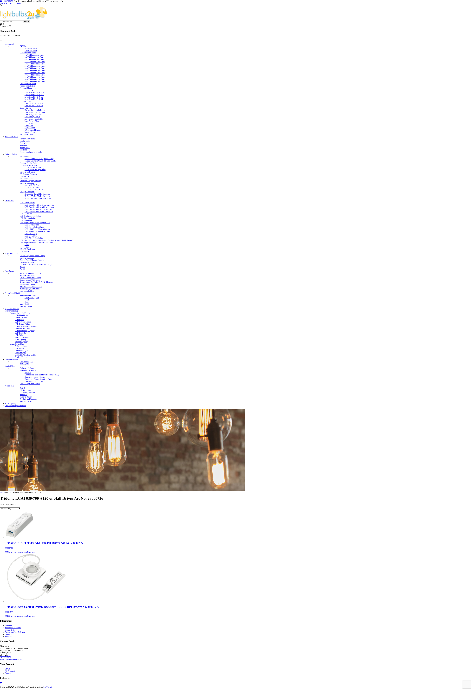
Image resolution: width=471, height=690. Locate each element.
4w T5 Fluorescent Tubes (34, 55)
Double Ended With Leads (30, 280)
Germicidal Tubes (26, 134)
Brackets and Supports (28, 399)
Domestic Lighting (17, 344)
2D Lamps (29, 90)
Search (26, 22)
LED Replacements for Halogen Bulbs (35, 223)
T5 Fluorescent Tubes (28, 53)
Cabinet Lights (20, 353)
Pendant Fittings (21, 357)
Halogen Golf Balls (27, 172)
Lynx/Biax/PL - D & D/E (34, 92)
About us (8, 625)
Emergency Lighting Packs (35, 381)
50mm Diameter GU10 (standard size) (39, 159)
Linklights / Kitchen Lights (25, 355)
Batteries (23, 388)
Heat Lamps (9, 271)
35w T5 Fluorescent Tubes (35, 73)
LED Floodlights (21, 315)
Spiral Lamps (30, 128)
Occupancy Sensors (27, 392)
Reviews (8, 636)
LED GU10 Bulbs (32, 225)
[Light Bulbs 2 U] (23, 19)
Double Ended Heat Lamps (30, 278)
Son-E (27, 300)
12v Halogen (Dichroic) (29, 165)
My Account (10, 3)
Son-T (27, 302)
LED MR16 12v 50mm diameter (37, 229)
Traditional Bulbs (11, 137)
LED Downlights (21, 350)
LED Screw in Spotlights (34, 227)
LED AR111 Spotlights (34, 238)
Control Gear (10, 366)
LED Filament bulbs (27, 218)
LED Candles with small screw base (39, 212)
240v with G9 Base (32, 185)
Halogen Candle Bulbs (28, 163)
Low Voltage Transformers (30, 384)
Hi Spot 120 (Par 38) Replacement (38, 198)
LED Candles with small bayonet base (39, 207)
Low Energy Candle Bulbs (35, 112)
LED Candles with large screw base (38, 209)
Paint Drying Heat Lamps (29, 289)
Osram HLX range (27, 262)
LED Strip (19, 335)
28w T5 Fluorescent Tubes (35, 70)
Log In (2, 3)
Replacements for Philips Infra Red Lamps (36, 282)
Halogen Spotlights (27, 192)
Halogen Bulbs (11, 154)
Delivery (8, 634)
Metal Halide (25, 304)
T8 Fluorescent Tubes (28, 84)
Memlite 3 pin (30, 132)
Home (2, 492)
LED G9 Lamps (31, 234)
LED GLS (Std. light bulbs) (30, 216)
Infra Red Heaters (26, 401)
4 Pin (27, 247)
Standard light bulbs (27, 139)
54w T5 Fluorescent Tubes (35, 79)
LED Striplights (26, 220)
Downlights (19, 348)
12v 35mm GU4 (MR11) (34, 167)
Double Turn (29, 123)
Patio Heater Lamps (27, 284)
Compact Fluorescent (28, 88)
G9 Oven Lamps (26, 178)
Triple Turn (29, 125)
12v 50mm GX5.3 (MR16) (35, 170)
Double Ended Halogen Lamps (32, 260)
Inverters (28, 373)
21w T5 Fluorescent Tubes (35, 66)
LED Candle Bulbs (27, 203)
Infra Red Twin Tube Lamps (31, 287)
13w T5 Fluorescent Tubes (35, 62)
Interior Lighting (11, 311)
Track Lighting (20, 339)
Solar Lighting (10, 403)
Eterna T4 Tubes (31, 51)
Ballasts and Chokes (27, 368)
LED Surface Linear (23, 328)
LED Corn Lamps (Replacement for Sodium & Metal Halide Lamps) (46, 240)
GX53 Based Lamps (32, 130)
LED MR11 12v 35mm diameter (37, 231)
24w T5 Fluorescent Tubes (35, 68)
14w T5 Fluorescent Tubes (35, 64)
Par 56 (22, 267)
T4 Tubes (23, 46)
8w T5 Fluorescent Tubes (34, 59)
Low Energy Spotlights (34, 119)
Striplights (23, 145)
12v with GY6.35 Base (34, 189)
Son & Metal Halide (12, 293)
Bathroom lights (21, 346)
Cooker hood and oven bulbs (31, 152)
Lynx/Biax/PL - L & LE (34, 97)
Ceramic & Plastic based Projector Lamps (36, 264)
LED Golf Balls (26, 214)
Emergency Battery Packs (35, 377)
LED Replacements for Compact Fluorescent (37, 242)
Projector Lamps (11, 253)
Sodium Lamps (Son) (28, 295)
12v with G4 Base (32, 187)
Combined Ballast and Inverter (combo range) (42, 375)
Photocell (23, 395)
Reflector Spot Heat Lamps (30, 273)
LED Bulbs (9, 200)
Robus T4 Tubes (31, 48)
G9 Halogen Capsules (28, 174)
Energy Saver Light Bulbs (35, 110)
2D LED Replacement (28, 249)
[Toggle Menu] (1, 40)
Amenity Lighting (22, 337)
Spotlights (23, 150)
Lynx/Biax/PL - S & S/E (34, 99)
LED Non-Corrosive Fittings (26, 326)
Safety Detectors (26, 397)
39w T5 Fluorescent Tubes (35, 75)
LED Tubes (24, 251)
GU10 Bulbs (25, 156)
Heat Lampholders (27, 291)
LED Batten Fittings (22, 324)
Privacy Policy (10, 630)
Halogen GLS (25, 176)
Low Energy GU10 (32, 117)
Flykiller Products (12, 309)
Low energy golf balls (33, 114)
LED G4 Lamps (31, 236)
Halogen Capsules (27, 183)
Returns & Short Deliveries (15, 632)
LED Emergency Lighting (25, 331)
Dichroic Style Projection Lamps (32, 256)
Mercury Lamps (26, 306)
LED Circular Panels (23, 322)
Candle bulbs (25, 141)
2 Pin (27, 245)
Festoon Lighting (21, 342)
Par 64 (22, 269)
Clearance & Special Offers (15, 406)
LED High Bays (21, 333)
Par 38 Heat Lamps (27, 275)
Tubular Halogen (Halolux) (30, 181)
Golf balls (23, 143)
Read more (31, 552)
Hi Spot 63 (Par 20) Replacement (37, 194)
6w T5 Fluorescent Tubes (34, 57)
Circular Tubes (25, 101)
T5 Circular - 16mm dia (34, 103)
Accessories (9, 386)
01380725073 (7, 1)
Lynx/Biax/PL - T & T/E (34, 95)
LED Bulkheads (21, 317)
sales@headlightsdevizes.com (11, 659)
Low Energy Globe (32, 121)
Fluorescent (9, 44)
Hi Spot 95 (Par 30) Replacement (37, 196)
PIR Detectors (25, 390)
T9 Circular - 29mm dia (34, 106)
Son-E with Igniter (32, 298)
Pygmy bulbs (25, 148)
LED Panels (19, 320)
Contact (19, 3)
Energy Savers (25, 108)
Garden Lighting (11, 359)
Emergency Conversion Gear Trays (38, 379)
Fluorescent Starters (27, 86)
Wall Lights (24, 364)
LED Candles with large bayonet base (39, 205)
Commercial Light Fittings (20, 313)
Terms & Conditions (13, 628)
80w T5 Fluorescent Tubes (35, 81)
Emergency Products (28, 370)
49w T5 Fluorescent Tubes (35, 77)
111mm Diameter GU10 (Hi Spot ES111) (40, 161)
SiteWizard (47, 687)
